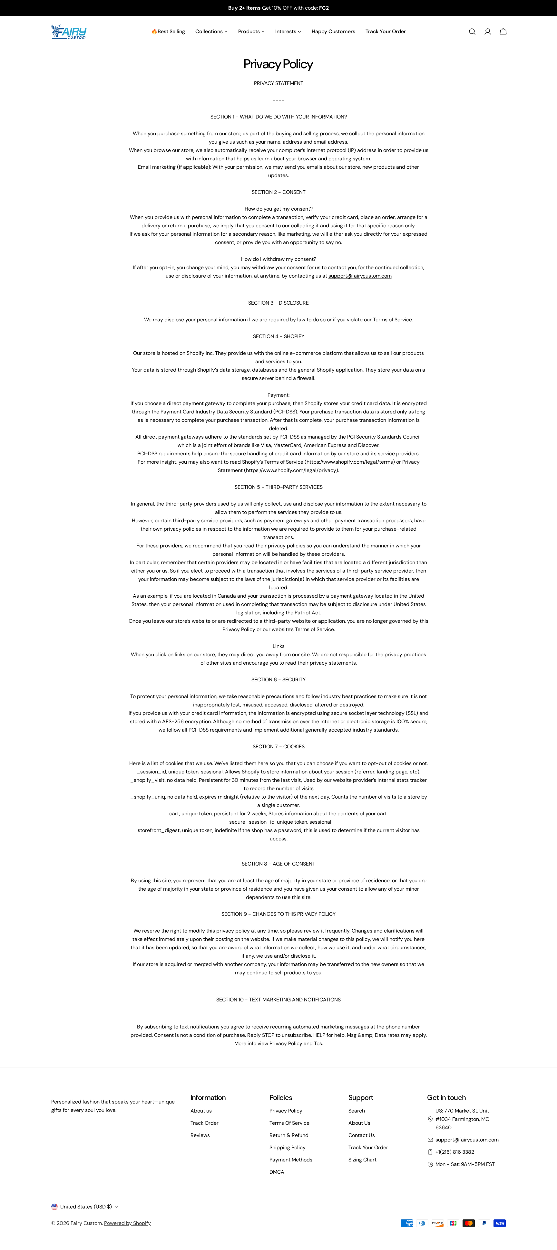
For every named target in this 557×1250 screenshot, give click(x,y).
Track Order (205, 1123)
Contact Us (361, 1135)
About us (201, 1110)
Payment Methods (290, 1159)
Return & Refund (288, 1135)
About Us (359, 1123)
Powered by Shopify (127, 1223)
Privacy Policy (285, 1110)
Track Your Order (368, 1147)
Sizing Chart (362, 1159)
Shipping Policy (287, 1147)
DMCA (276, 1172)
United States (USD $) (86, 1206)
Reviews (200, 1135)
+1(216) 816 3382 (454, 1152)
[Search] (472, 31)
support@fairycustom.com (360, 275)
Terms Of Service (289, 1123)
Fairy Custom (86, 1223)
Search (356, 1110)
